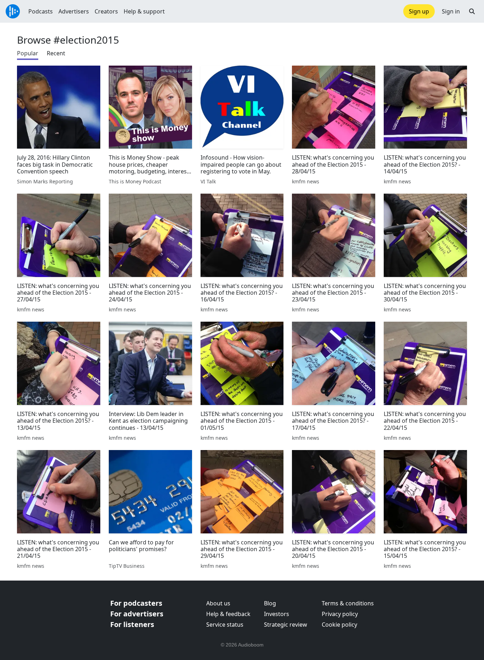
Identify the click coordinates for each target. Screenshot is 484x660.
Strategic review (285, 624)
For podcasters (136, 603)
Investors (276, 614)
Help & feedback (228, 614)
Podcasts (40, 11)
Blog (270, 603)
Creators (106, 11)
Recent (56, 53)
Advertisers (73, 11)
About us (218, 603)
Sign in (451, 11)
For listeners (132, 624)
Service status (224, 624)
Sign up (419, 11)
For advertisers (136, 614)
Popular (27, 53)
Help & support (144, 11)
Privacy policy (340, 614)
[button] (472, 11)
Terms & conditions (348, 603)
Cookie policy (339, 624)
